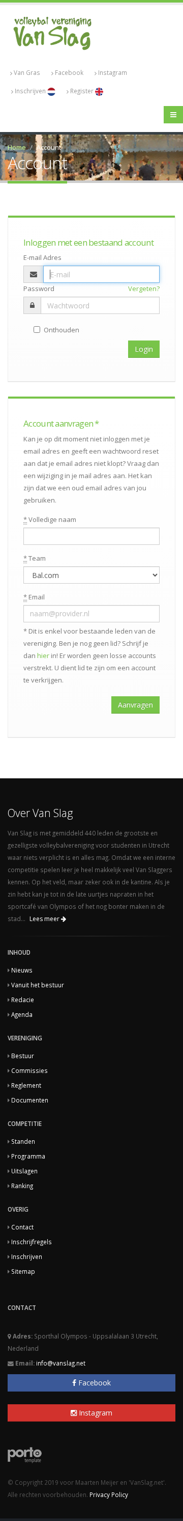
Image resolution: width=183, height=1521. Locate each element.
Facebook (69, 72)
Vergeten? (144, 288)
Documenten (29, 1100)
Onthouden (61, 329)
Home (17, 147)
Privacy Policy (108, 1494)
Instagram (112, 72)
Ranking (22, 1186)
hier (43, 655)
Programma (28, 1156)
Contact (22, 1227)
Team (34, 558)
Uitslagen (24, 1171)
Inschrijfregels (31, 1242)
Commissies (29, 1070)
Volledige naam (49, 519)
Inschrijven (31, 91)
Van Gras (27, 72)
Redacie (22, 999)
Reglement (26, 1085)
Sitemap (23, 1271)
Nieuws (22, 970)
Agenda (22, 1014)
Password (38, 288)
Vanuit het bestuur (37, 985)
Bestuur (22, 1056)
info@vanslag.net (60, 1363)
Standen (23, 1141)
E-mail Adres (42, 257)
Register (82, 91)
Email (34, 596)
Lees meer (45, 918)
